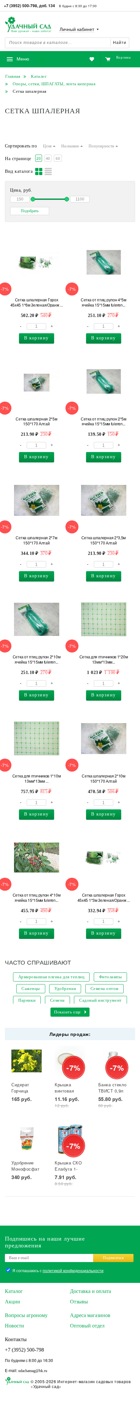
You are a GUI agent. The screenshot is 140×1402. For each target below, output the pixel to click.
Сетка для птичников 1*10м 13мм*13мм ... (36, 778)
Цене (48, 146)
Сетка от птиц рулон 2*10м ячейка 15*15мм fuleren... (37, 659)
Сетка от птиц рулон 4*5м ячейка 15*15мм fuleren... (103, 302)
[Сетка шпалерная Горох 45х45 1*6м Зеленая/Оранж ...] (36, 262)
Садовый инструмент (100, 1000)
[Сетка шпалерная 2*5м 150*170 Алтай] (36, 381)
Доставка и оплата (90, 1291)
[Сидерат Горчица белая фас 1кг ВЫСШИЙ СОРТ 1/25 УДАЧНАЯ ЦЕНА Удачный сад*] (26, 1060)
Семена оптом (105, 988)
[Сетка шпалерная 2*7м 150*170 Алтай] (36, 500)
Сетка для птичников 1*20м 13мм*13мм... (103, 659)
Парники (26, 1000)
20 (38, 158)
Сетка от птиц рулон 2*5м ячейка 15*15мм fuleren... (103, 421)
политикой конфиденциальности (73, 1270)
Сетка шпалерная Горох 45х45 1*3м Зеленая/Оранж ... (103, 897)
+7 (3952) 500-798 (24, 1350)
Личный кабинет (77, 29)
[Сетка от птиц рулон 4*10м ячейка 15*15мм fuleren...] (36, 857)
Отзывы (79, 1301)
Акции (12, 1301)
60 (58, 158)
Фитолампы (110, 976)
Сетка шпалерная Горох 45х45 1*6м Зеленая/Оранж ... (36, 302)
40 (48, 158)
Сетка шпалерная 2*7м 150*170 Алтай (36, 540)
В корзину (36, 338)
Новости (14, 1325)
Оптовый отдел (87, 1325)
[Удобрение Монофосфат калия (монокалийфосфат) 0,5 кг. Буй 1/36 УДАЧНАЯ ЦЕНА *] (26, 1139)
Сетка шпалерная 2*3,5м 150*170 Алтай (103, 540)
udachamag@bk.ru (32, 1370)
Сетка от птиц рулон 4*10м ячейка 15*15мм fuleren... (37, 897)
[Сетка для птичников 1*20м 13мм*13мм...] (103, 619)
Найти (119, 42)
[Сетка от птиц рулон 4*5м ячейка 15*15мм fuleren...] (103, 262)
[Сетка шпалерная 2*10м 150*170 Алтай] (103, 738)
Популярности (102, 146)
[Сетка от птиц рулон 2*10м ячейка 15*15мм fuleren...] (36, 619)
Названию (70, 146)
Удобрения (65, 988)
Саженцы (30, 988)
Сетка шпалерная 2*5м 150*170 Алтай (36, 421)
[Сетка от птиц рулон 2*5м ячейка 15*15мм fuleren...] (103, 381)
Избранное (59, 59)
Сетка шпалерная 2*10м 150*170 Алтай (103, 778)
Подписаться (113, 1258)
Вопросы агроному (26, 1315)
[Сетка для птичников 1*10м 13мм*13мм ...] (36, 738)
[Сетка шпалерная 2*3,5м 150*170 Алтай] (103, 500)
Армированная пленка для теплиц (51, 976)
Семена (57, 1000)
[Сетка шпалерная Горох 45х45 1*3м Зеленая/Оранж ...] (103, 857)
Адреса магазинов (90, 1315)
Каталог (14, 1291)
